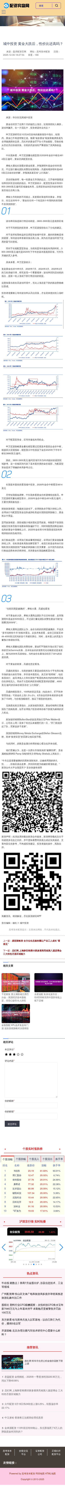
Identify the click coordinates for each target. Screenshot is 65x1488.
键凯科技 (16, 1193)
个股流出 (47, 1159)
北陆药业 (16, 1197)
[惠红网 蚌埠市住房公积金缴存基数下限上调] (12, 1362)
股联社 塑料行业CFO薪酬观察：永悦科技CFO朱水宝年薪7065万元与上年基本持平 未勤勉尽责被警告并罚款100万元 (32, 1308)
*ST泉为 (17, 1210)
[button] (4, 1247)
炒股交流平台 (23, 1452)
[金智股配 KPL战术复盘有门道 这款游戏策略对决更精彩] (16, 1013)
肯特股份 (16, 1179)
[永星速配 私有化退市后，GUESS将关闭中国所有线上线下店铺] (48, 982)
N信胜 (17, 1170)
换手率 (59, 1159)
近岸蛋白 (16, 1188)
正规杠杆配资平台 (56, 1452)
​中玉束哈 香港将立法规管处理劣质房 (24, 1417)
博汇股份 (16, 1175)
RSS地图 (40, 1473)
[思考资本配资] (16, 5)
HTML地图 (50, 1473)
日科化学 (16, 1201)
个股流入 (34, 1159)
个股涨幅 (8, 1159)
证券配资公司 (39, 1452)
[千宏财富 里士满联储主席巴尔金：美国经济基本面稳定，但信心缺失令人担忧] (16, 982)
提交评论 (12, 1123)
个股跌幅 (21, 1159)
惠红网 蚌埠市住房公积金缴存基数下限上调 (44, 1362)
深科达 (17, 1206)
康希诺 (17, 1184)
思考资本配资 (7, 1452)
